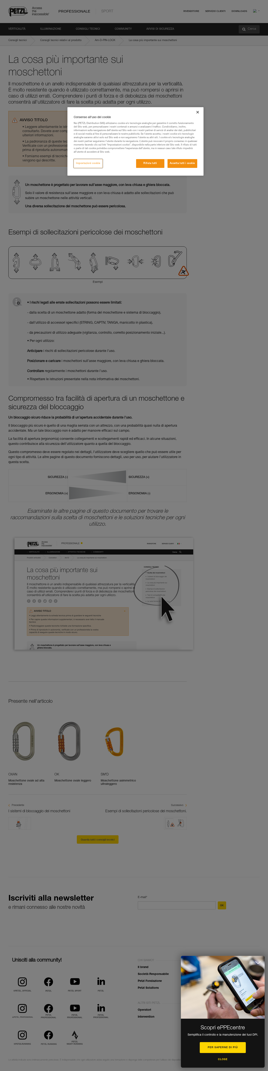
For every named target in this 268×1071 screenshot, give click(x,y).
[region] (135, 141)
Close (223, 1059)
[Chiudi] (197, 112)
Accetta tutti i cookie (182, 163)
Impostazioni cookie (88, 163)
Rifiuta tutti (150, 163)
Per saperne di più (223, 1047)
